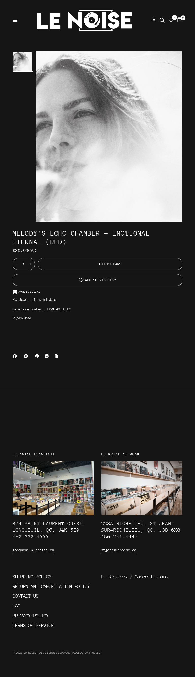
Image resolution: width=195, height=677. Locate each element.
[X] (27, 356)
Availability (30, 291)
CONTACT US (26, 596)
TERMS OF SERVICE (33, 625)
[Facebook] (16, 356)
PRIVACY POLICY (31, 615)
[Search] (162, 20)
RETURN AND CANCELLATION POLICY (51, 586)
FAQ (16, 605)
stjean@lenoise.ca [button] (119, 550)
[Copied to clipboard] (57, 356)
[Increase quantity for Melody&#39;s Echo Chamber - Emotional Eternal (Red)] (31, 264)
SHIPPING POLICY (32, 576)
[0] (179, 20)
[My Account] (154, 20)
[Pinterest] (38, 356)
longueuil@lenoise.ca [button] (33, 550)
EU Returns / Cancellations (134, 576)
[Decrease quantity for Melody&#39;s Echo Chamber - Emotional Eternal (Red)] (17, 264)
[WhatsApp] (48, 356)
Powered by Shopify (86, 652)
